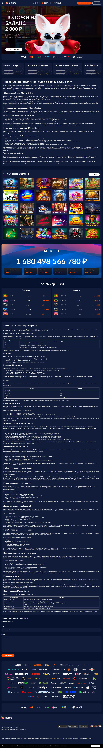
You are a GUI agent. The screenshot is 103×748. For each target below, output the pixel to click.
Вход (97, 3)
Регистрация (84, 3)
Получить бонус (14, 49)
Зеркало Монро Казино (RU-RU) (14, 729)
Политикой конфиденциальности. (58, 745)
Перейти (9, 72)
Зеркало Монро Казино (11, 727)
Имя (3, 626)
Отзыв (3, 634)
